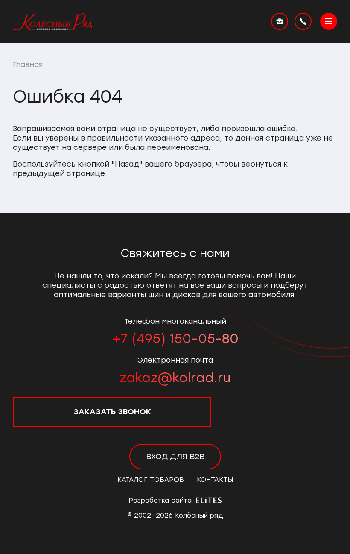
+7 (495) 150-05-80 (175, 338)
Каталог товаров (150, 480)
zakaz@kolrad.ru (175, 378)
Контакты (215, 480)
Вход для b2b (175, 456)
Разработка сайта (161, 500)
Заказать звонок (112, 411)
